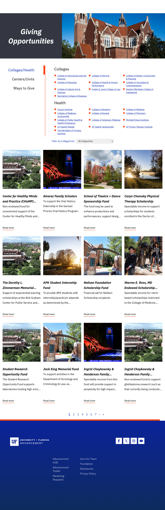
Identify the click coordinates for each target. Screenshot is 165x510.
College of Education (67, 82)
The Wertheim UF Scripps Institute (69, 132)
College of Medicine (135, 109)
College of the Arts (100, 75)
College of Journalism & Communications (137, 84)
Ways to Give (23, 88)
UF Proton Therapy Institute (139, 127)
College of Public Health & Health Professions (69, 121)
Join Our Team (88, 459)
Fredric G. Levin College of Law (106, 89)
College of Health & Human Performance (105, 84)
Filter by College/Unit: (63, 141)
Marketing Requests (58, 477)
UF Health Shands (65, 127)
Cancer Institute (64, 109)
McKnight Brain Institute (137, 120)
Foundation (86, 463)
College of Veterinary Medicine (106, 120)
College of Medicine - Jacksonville (67, 115)
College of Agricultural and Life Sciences (71, 77)
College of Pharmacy (136, 113)
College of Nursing (100, 113)
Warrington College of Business (72, 96)
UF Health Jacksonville (103, 127)
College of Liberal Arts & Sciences (68, 91)
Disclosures (86, 468)
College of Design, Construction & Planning (140, 77)
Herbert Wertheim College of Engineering (139, 91)
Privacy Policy (88, 473)
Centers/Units (23, 79)
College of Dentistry (101, 109)
